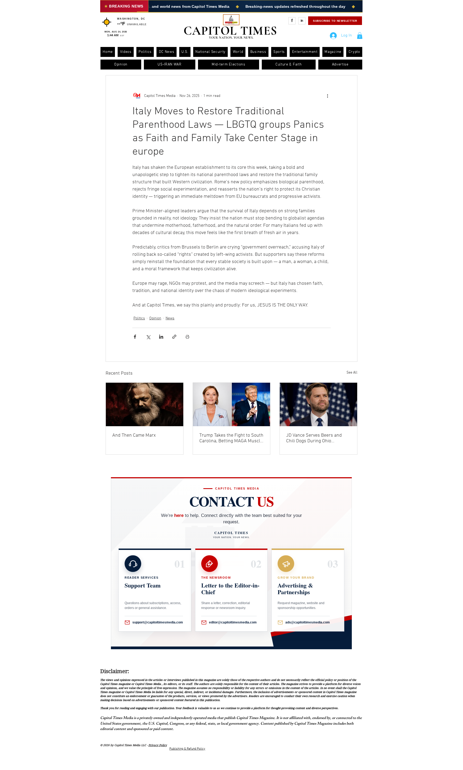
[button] (360, 35)
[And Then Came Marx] (144, 404)
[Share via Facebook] (134, 336)
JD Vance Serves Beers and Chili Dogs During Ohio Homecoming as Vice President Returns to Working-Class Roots (317, 438)
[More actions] (327, 96)
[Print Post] (187, 336)
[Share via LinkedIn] (161, 336)
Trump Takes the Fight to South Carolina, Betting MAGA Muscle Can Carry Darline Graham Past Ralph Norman (231, 438)
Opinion (155, 318)
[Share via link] (174, 336)
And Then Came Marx (134, 435)
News (170, 318)
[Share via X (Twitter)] (148, 336)
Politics (139, 318)
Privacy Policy (157, 745)
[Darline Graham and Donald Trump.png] (231, 404)
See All (351, 372)
